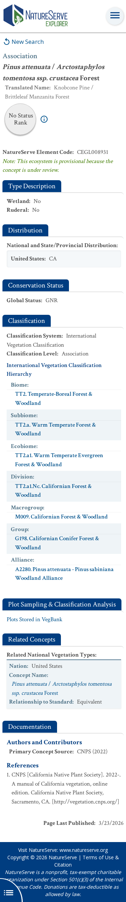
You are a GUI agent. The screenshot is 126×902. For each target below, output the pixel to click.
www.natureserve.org (83, 850)
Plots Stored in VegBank (34, 619)
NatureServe (63, 857)
